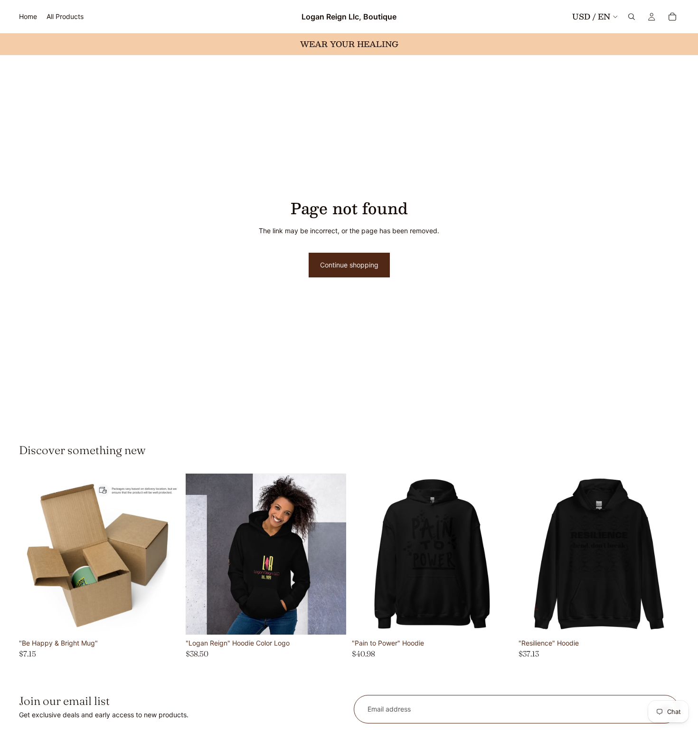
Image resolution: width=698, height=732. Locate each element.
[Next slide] (165, 554)
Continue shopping (349, 265)
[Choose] (165, 619)
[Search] (631, 16)
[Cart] (672, 16)
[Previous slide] (33, 554)
